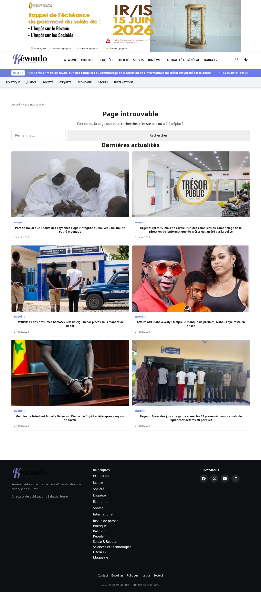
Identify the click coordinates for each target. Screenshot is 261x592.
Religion (99, 531)
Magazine (100, 557)
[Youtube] (225, 478)
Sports (138, 60)
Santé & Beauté (105, 541)
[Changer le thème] (246, 60)
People (98, 536)
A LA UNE (70, 60)
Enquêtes (117, 575)
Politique (100, 526)
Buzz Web (155, 60)
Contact (103, 575)
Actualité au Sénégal (183, 60)
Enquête (106, 60)
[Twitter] (214, 478)
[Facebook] (204, 478)
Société (123, 60)
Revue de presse (105, 521)
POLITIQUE (88, 60)
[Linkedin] (235, 478)
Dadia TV (210, 60)
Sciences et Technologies (112, 547)
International (124, 82)
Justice (31, 82)
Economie (84, 82)
